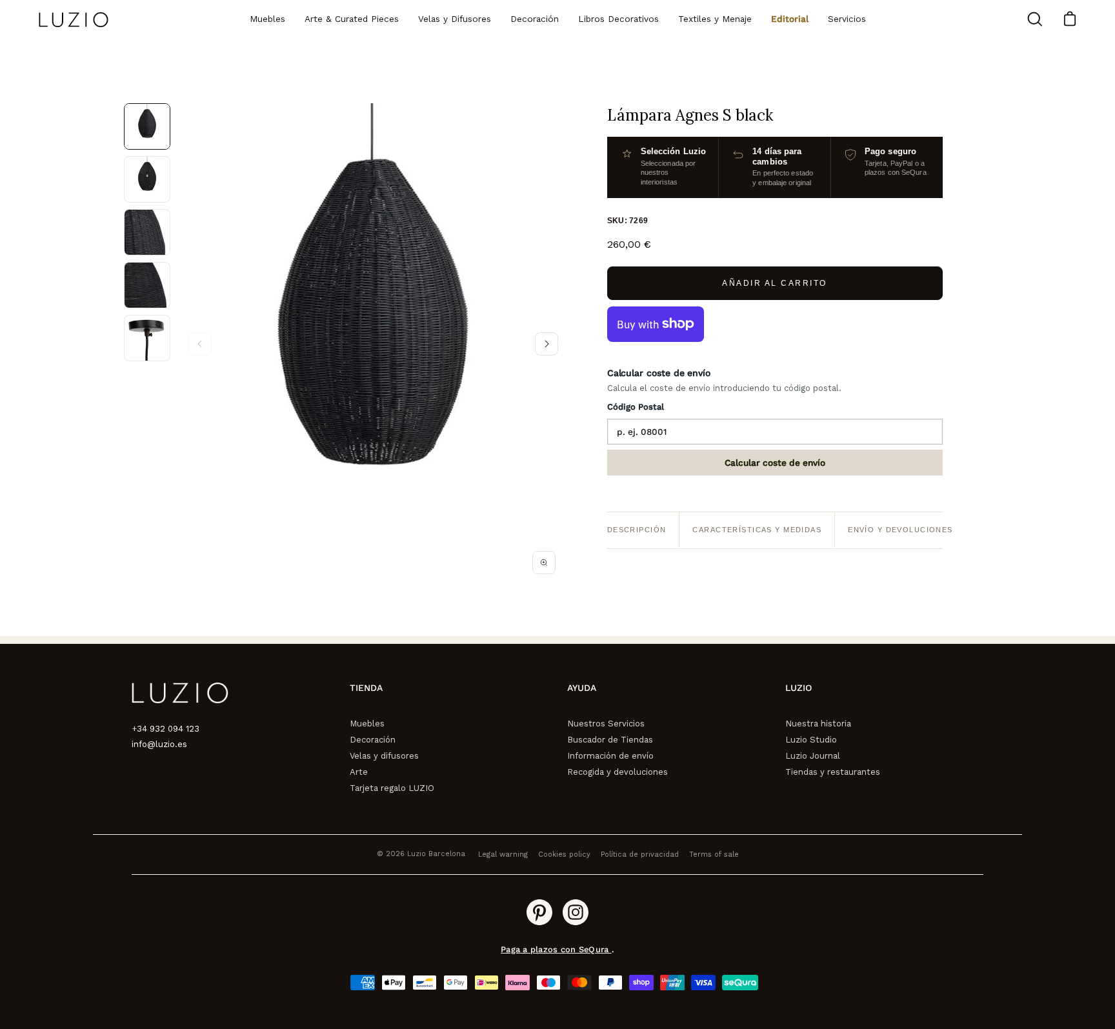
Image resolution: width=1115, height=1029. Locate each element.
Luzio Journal (812, 756)
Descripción (637, 530)
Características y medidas (756, 530)
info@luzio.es (159, 744)
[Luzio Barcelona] (74, 19)
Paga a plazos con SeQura (556, 949)
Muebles (367, 723)
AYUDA (581, 688)
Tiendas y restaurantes (832, 772)
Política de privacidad (640, 854)
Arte (359, 772)
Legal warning (503, 854)
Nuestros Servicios (606, 723)
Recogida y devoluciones (617, 772)
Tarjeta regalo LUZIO (392, 788)
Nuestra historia (818, 723)
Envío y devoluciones (900, 530)
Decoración (373, 739)
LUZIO (798, 688)
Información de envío (610, 756)
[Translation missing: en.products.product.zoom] (544, 562)
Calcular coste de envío (775, 462)
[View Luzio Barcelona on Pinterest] (539, 912)
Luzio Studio (811, 739)
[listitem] (147, 126)
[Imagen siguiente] (546, 343)
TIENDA (366, 688)
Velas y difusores (384, 756)
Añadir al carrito (774, 283)
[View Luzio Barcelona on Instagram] (575, 912)
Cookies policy (564, 854)
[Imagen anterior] (200, 343)
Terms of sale (714, 854)
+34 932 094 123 (165, 729)
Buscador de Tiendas (610, 739)
